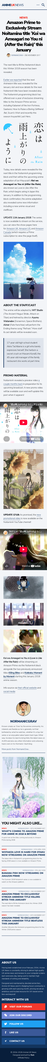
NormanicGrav (17, 55)
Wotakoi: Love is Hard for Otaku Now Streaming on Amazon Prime (23, 854)
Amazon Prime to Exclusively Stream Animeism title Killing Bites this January (21, 897)
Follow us (16, 1023)
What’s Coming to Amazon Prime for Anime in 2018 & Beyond (23, 833)
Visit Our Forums (20, 1006)
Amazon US (24, 228)
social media (9, 691)
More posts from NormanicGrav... (16, 749)
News (24, 17)
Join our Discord (20, 1015)
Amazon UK (12, 228)
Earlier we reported (12, 79)
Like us (13, 1032)
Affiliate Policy (23, 1057)
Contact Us (17, 1041)
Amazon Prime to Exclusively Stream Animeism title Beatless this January (22, 920)
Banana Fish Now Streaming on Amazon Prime (22, 874)
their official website (27, 687)
